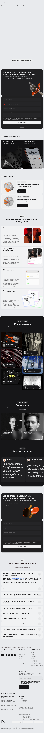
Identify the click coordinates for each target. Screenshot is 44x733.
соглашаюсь (14, 126)
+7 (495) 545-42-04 (8, 650)
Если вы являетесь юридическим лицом (11, 112)
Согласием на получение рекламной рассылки (29, 683)
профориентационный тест (17, 578)
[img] (2, 655)
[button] (30, 5)
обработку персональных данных (26, 126)
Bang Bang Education (6, 647)
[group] (11, 154)
